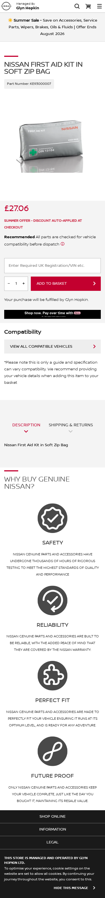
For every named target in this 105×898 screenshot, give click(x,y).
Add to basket (52, 283)
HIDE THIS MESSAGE (71, 888)
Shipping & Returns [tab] (71, 424)
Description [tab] (26, 424)
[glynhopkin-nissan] (6, 6)
